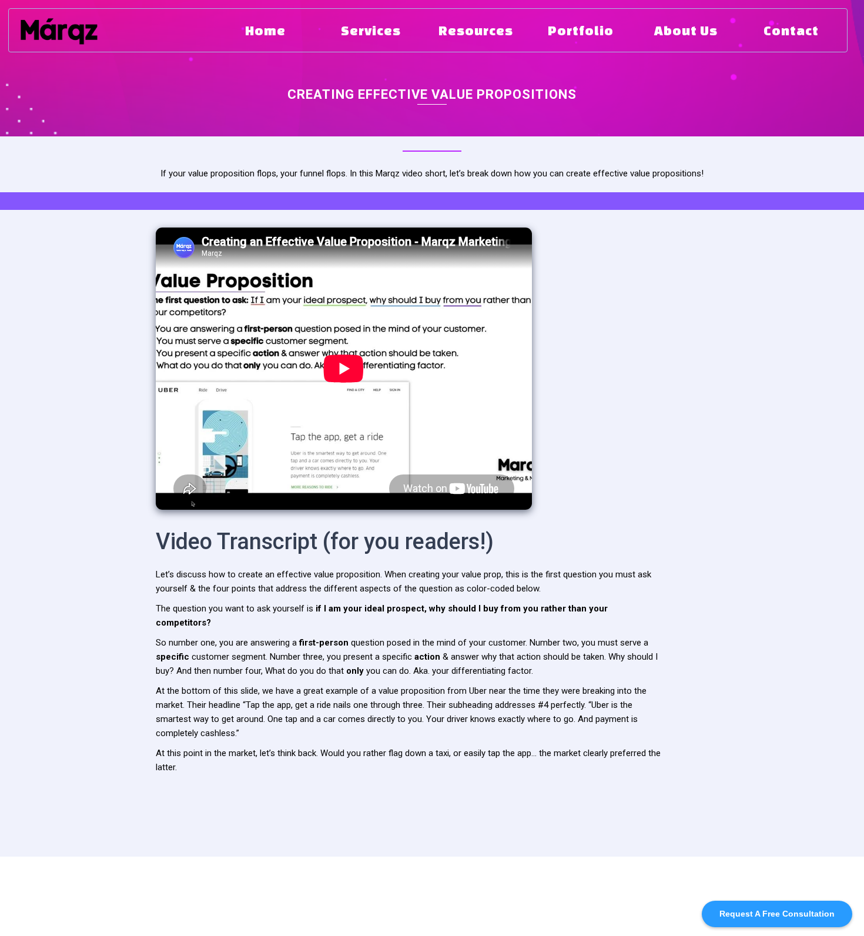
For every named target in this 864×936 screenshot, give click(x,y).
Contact (397, 893)
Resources (229, 893)
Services (170, 893)
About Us (288, 893)
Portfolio (344, 893)
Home (123, 893)
